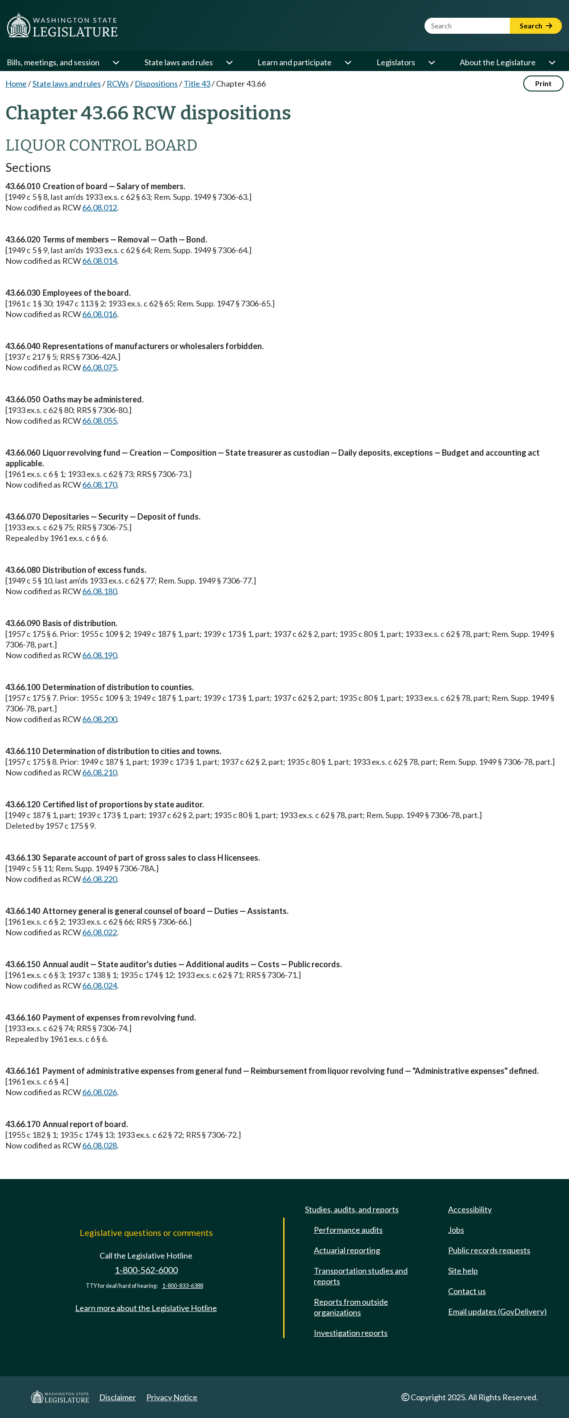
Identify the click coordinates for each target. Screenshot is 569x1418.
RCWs (118, 83)
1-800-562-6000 (146, 1270)
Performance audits (348, 1230)
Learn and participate (294, 62)
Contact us (467, 1291)
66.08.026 (99, 1092)
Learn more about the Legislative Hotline (146, 1308)
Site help (463, 1270)
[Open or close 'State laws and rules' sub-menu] (228, 62)
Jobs (456, 1230)
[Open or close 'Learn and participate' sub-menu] (347, 62)
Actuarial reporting (347, 1250)
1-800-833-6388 (182, 1286)
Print (543, 83)
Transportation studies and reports (361, 1276)
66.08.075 (99, 367)
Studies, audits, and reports (352, 1209)
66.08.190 (99, 655)
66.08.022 (99, 932)
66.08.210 (99, 772)
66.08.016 (99, 314)
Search (532, 25)
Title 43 (197, 83)
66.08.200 (99, 719)
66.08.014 (99, 261)
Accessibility (470, 1209)
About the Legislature (498, 62)
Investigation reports (351, 1333)
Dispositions (156, 83)
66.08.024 (99, 985)
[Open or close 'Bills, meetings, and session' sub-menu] (115, 62)
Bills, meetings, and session (53, 62)
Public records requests (489, 1250)
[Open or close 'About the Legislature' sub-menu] (551, 62)
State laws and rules (178, 62)
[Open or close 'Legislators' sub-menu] (431, 62)
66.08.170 (99, 484)
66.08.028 (99, 1145)
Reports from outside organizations (351, 1307)
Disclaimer (117, 1397)
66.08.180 (99, 591)
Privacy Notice (171, 1397)
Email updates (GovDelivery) (497, 1311)
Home (16, 83)
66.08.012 (99, 207)
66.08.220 (99, 879)
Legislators (396, 62)
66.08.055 (99, 420)
